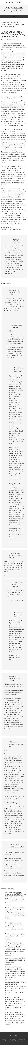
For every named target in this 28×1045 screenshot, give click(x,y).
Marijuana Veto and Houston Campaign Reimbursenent (15, 984)
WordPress (15, 1041)
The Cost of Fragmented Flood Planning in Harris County (14, 999)
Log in (21, 1041)
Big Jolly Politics (14, 2)
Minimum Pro (16, 1039)
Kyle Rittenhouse (18, 229)
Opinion (9, 227)
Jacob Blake (11, 229)
